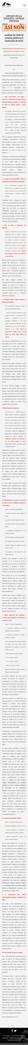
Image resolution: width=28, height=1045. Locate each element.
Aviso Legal (5, 1038)
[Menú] (24, 5)
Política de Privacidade (15, 1038)
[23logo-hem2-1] (11, 5)
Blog (19, 44)
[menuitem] (24, 5)
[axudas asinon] (14, 27)
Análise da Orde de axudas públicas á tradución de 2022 (14, 38)
